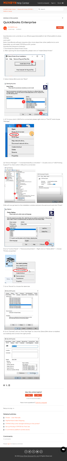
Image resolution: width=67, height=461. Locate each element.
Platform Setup (7, 11)
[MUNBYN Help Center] (16, 3)
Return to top (8, 408)
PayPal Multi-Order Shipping (14, 420)
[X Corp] (6, 385)
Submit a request (43, 3)
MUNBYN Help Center (9, 9)
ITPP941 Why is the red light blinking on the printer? (22, 423)
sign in (9, 443)
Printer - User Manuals (12, 417)
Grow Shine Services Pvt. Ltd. (29, 456)
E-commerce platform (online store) (17, 429)
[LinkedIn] (9, 385)
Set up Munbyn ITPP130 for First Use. (17, 426)
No (38, 395)
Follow (60, 27)
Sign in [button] (53, 3)
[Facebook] (4, 385)
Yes (29, 395)
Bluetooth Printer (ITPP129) (25, 9)
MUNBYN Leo (12, 27)
